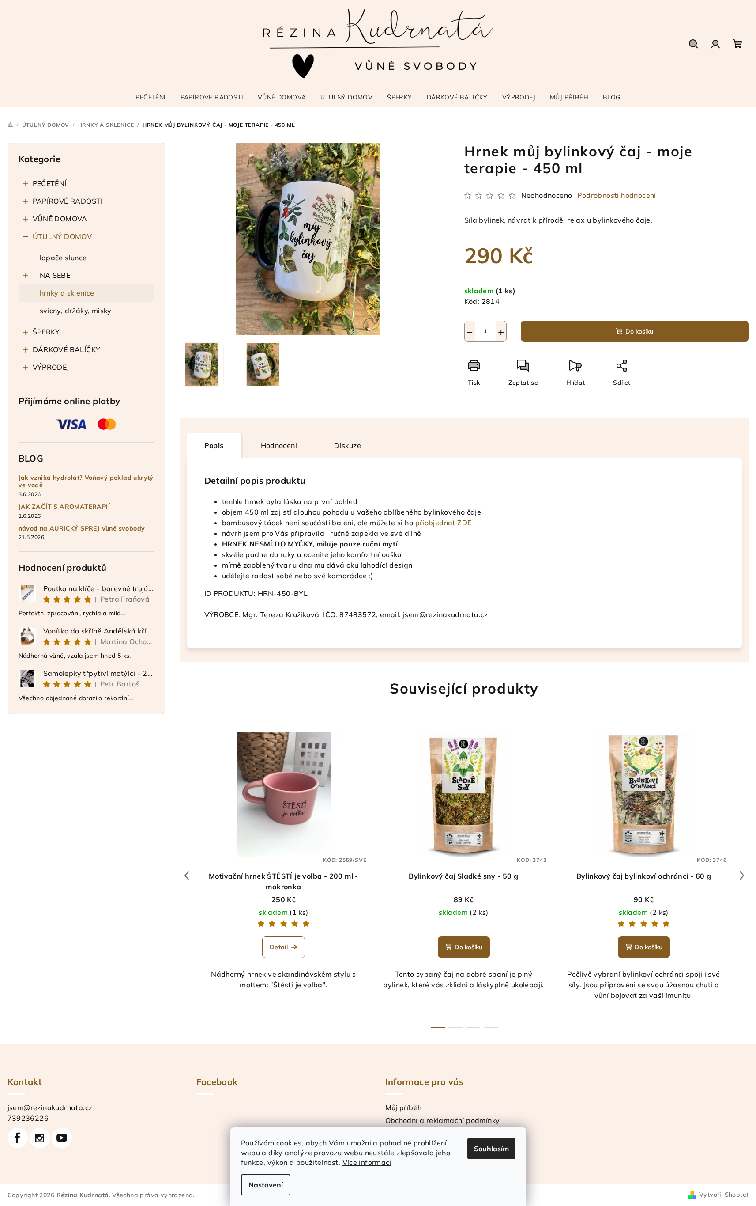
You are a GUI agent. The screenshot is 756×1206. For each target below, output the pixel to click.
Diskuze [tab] (347, 445)
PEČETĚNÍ (50, 183)
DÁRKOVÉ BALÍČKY (67, 349)
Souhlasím (491, 1148)
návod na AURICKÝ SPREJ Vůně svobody (82, 528)
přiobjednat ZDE (443, 522)
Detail (279, 947)
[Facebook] (18, 1138)
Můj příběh (403, 1107)
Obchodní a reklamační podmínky (442, 1120)
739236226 (28, 1118)
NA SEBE (55, 275)
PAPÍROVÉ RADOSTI (68, 201)
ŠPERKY (46, 331)
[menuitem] (150, 97)
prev (187, 875)
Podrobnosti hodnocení (616, 195)
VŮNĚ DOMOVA (60, 218)
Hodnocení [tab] (279, 445)
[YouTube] (62, 1138)
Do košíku (639, 331)
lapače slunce (63, 257)
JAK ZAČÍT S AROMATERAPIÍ (64, 507)
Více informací (367, 1162)
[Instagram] (40, 1138)
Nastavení (265, 1184)
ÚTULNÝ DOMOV (62, 236)
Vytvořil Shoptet (723, 1194)
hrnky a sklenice (67, 292)
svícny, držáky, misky (76, 310)
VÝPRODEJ (51, 367)
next (742, 875)
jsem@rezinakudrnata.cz (50, 1107)
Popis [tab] (214, 445)
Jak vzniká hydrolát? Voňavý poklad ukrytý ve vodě (86, 481)
